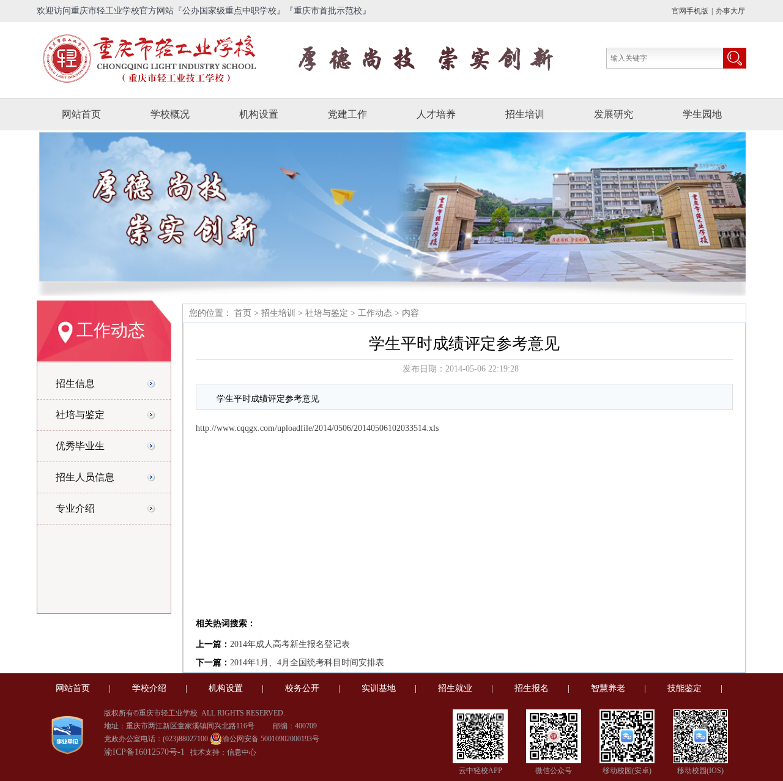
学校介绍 (149, 688)
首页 (241, 313)
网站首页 (81, 114)
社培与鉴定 (326, 313)
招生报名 (531, 688)
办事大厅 (730, 11)
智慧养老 (608, 688)
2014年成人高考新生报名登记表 (290, 644)
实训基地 (379, 688)
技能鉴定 (684, 688)
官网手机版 (690, 11)
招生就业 (455, 688)
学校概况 (170, 114)
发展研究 (613, 114)
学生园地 (702, 114)
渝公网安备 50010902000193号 (270, 738)
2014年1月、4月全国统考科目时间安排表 (307, 662)
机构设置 (258, 114)
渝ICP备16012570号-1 (144, 752)
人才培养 (436, 114)
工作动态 (375, 313)
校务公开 (302, 688)
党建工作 (347, 114)
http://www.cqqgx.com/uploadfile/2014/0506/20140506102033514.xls (317, 428)
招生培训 (524, 114)
